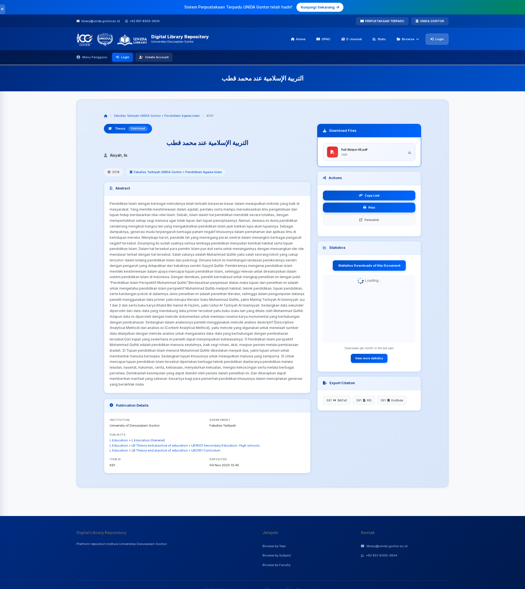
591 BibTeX (336, 400)
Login (439, 39)
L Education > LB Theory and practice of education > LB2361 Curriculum (165, 450)
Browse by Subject (276, 555)
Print (371, 207)
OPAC (326, 39)
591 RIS (363, 400)
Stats (382, 39)
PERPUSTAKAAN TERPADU (384, 21)
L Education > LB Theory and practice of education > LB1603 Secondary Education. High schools (184, 445)
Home (300, 39)
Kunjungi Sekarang (318, 7)
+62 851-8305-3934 (381, 555)
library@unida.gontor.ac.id (386, 546)
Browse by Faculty (276, 565)
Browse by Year (274, 546)
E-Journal (354, 39)
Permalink (371, 220)
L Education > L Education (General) (137, 440)
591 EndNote (392, 400)
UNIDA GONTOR (432, 21)
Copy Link (372, 195)
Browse (408, 39)
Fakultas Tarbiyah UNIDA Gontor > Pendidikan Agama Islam (157, 116)
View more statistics (369, 358)
